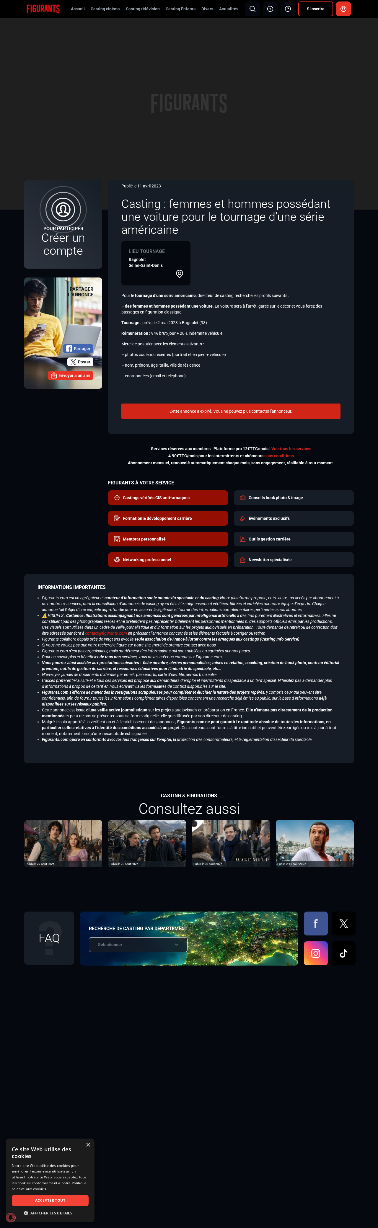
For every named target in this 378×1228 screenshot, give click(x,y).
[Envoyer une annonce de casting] (270, 8)
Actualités (228, 8)
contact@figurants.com (106, 633)
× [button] (88, 1145)
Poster (84, 362)
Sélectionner (110, 944)
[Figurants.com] (43, 8)
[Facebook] (316, 923)
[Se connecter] (343, 8)
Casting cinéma (105, 8)
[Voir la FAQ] (288, 8)
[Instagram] (316, 953)
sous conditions (279, 455)
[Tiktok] (344, 953)
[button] (50, 1213)
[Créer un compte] (63, 224)
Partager (82, 348)
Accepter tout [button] (50, 1200)
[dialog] (50, 1180)
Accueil (78, 8)
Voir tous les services (291, 448)
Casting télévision (143, 8)
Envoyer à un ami (74, 375)
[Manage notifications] (10, 1217)
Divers (207, 8)
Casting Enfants (180, 8)
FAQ (49, 938)
